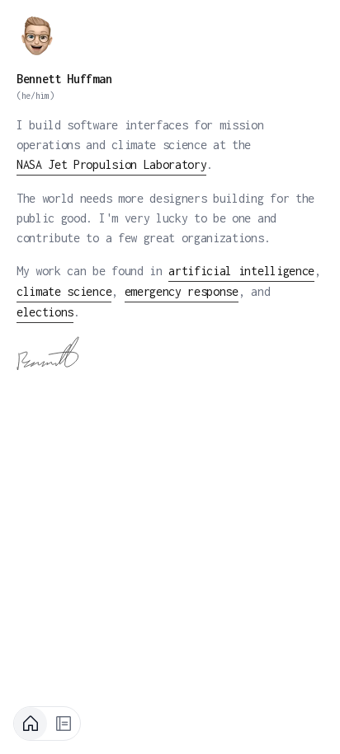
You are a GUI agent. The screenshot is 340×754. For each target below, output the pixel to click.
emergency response (181, 291)
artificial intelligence (241, 271)
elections (45, 312)
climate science (64, 291)
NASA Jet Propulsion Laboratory (111, 164)
